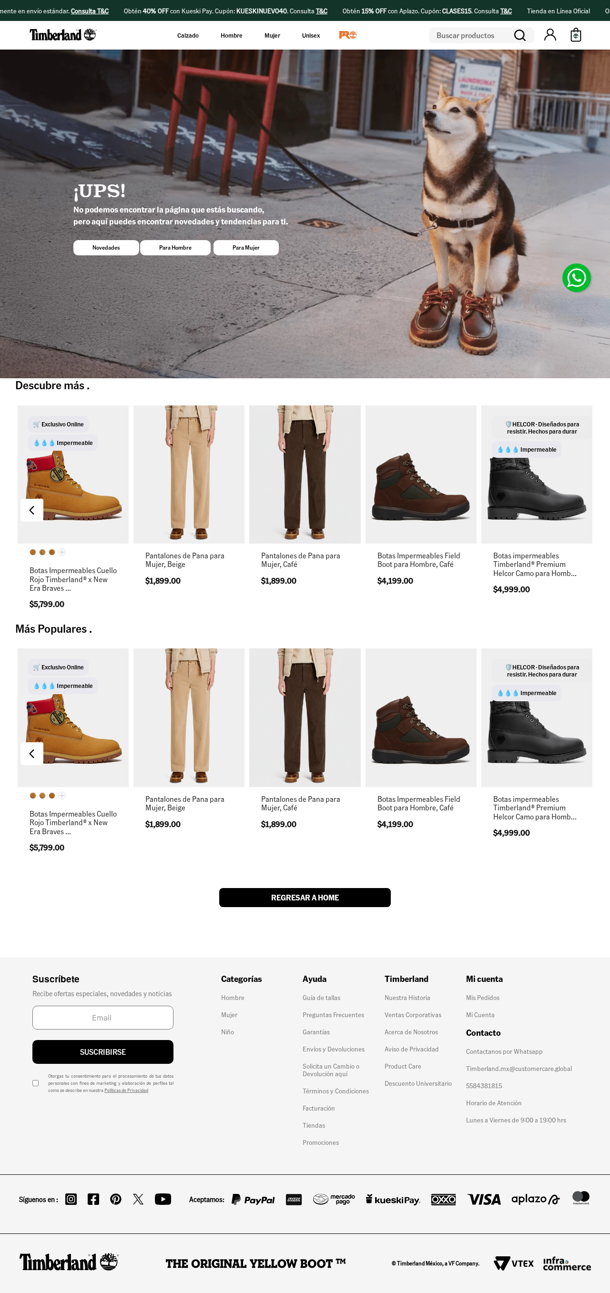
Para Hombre (175, 247)
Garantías (316, 1031)
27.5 (73, 529)
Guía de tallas (321, 997)
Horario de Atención (494, 1102)
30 (384, 529)
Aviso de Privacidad (412, 1048)
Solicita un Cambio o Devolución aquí (331, 1069)
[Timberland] (63, 42)
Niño (227, 1031)
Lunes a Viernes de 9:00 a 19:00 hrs (516, 1119)
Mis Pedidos (482, 997)
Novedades (106, 247)
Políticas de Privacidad (126, 1090)
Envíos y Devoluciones (334, 1048)
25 (162, 529)
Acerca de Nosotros (411, 1031)
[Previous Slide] (31, 510)
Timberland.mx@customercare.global (519, 1068)
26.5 (384, 483)
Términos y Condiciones (336, 1090)
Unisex (311, 35)
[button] (550, 35)
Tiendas (314, 1125)
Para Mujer (246, 247)
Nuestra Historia (407, 997)
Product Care (403, 1066)
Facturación (319, 1107)
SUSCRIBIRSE (103, 1052)
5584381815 (484, 1085)
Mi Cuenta (480, 1014)
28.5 (411, 506)
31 (100, 529)
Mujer (272, 35)
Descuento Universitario (418, 1083)
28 (384, 506)
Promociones (321, 1142)
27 (47, 529)
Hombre (232, 35)
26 (438, 460)
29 (189, 529)
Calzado (188, 35)
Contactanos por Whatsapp (504, 1051)
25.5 (411, 460)
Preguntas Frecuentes (333, 1014)
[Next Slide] (578, 510)
